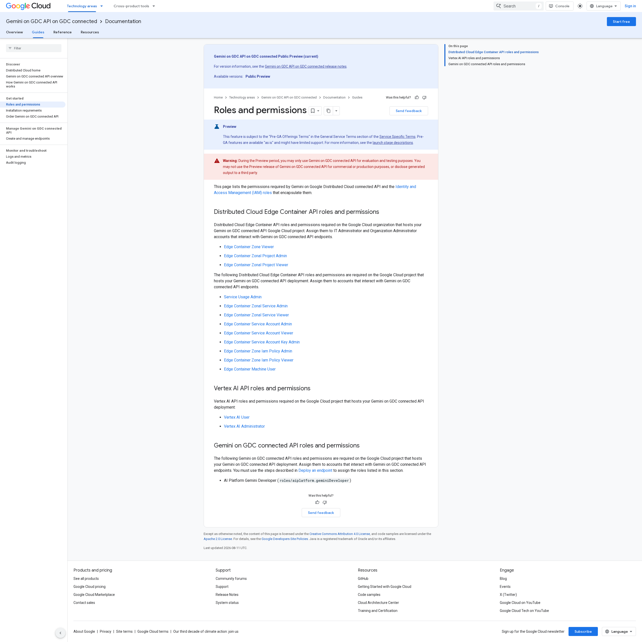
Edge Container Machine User (250, 369)
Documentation (123, 21)
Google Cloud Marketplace (94, 595)
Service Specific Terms (397, 137)
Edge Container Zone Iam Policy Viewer (258, 360)
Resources (90, 32)
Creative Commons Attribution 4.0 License (339, 534)
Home (218, 97)
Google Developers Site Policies (285, 539)
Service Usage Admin (243, 297)
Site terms (124, 631)
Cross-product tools (131, 6)
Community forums (231, 579)
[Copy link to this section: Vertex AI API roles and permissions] (315, 389)
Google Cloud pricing (89, 587)
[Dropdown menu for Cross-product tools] (155, 6)
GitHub (363, 579)
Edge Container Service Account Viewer (258, 333)
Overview (14, 32)
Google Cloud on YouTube (520, 603)
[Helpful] (417, 97)
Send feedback (409, 111)
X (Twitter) (508, 595)
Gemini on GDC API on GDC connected (51, 21)
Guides (38, 32)
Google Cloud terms (153, 631)
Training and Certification (377, 611)
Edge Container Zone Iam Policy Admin (258, 351)
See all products (86, 579)
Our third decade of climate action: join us (205, 631)
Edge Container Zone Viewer (249, 246)
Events (505, 587)
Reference (62, 32)
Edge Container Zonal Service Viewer (256, 315)
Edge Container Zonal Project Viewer (256, 264)
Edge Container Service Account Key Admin (262, 342)
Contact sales (84, 603)
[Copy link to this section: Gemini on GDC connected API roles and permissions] (365, 446)
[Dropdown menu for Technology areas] (103, 6)
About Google (84, 631)
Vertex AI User (237, 417)
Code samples (369, 595)
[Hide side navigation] (60, 633)
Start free (621, 21)
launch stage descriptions (393, 143)
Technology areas (82, 6)
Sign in (630, 6)
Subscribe (583, 631)
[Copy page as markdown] (328, 111)
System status (227, 603)
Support (222, 587)
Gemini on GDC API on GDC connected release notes (306, 66)
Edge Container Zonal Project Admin (255, 255)
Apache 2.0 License (218, 539)
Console (562, 6)
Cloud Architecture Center (378, 603)
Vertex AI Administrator (244, 426)
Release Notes (227, 595)
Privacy (105, 631)
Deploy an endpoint (315, 470)
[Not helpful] (424, 97)
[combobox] (519, 6)
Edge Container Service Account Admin (258, 324)
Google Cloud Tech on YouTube (524, 611)
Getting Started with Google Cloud (384, 587)
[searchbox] (33, 48)
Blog (503, 579)
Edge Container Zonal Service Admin (256, 306)
